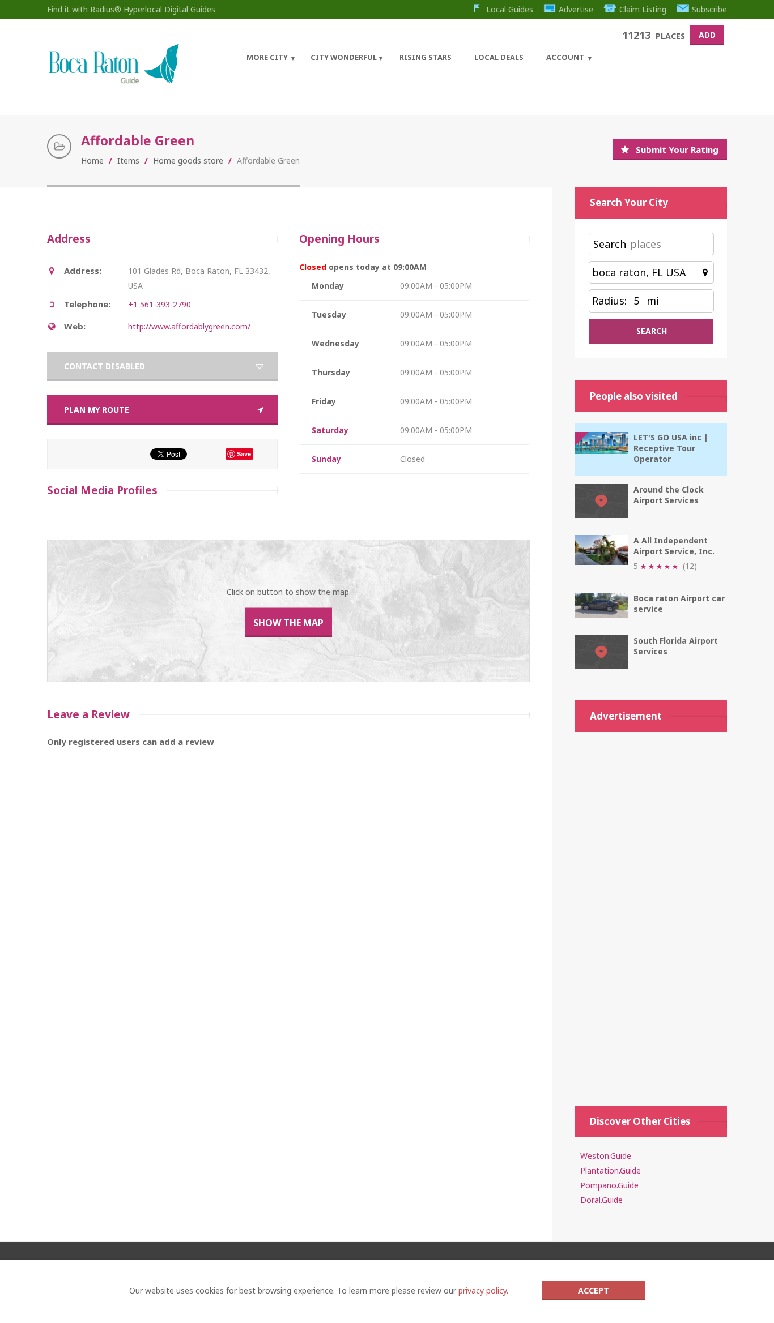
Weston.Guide (605, 1155)
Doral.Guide (601, 1199)
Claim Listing (642, 9)
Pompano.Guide (609, 1185)
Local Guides (509, 9)
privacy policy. (483, 1290)
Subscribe (709, 9)
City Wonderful (344, 57)
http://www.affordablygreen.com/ (189, 326)
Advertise (576, 9)
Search (609, 244)
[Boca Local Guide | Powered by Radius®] (113, 80)
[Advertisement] (651, 913)
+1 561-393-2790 (159, 304)
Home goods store (188, 160)
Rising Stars (425, 57)
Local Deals (499, 57)
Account (565, 57)
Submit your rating (677, 149)
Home (92, 160)
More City (267, 57)
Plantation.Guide (610, 1170)
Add (707, 34)
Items (128, 160)
